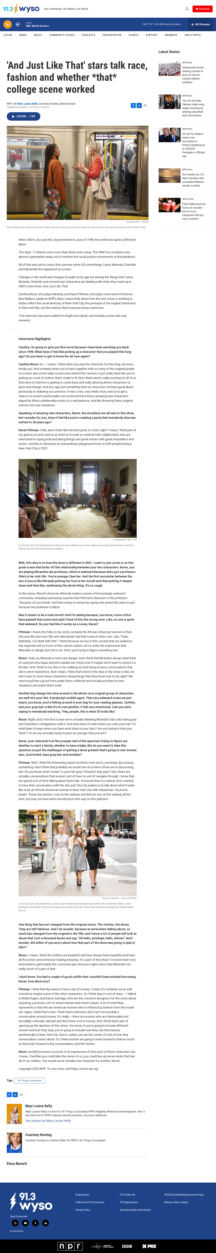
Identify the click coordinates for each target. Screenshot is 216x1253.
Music (38, 35)
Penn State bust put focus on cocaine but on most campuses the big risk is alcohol (194, 211)
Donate (204, 9)
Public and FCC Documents (90, 1202)
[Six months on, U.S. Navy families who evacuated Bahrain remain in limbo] (170, 175)
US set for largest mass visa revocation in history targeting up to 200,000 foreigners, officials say (193, 145)
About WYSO (193, 35)
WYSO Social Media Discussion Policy (184, 1195)
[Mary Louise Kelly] (14, 1114)
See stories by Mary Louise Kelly (48, 1121)
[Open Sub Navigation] (14, 35)
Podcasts (88, 35)
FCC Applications (129, 1202)
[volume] (18, 24)
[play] (7, 24)
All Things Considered (30, 1080)
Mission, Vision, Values (176, 1202)
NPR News (187, 62)
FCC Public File (127, 1195)
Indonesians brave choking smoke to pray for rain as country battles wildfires (193, 75)
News (23, 35)
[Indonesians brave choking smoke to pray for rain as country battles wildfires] (170, 68)
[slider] (23, 24)
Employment (82, 1195)
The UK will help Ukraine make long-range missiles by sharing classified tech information (193, 108)
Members (171, 35)
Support (152, 35)
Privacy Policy (83, 1210)
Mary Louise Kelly (27, 103)
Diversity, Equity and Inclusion (135, 1210)
